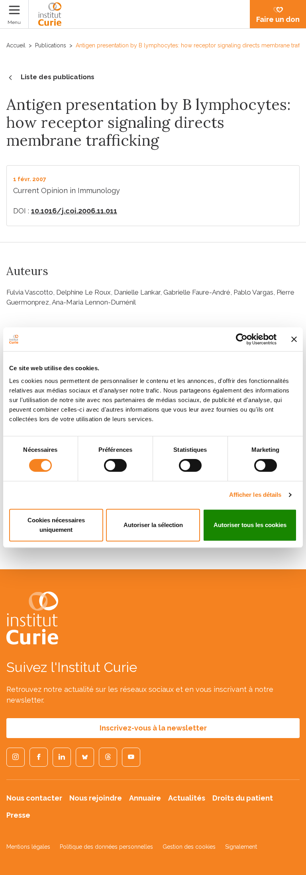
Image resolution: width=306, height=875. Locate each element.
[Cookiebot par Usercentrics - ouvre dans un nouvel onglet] (242, 339)
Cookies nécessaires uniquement (56, 525)
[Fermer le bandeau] (294, 339)
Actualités (186, 798)
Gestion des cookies (189, 847)
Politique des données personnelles (106, 847)
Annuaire (145, 798)
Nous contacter (34, 798)
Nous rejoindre (95, 798)
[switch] (115, 465)
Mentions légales (28, 847)
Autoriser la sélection (153, 524)
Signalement (241, 847)
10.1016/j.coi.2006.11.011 (74, 211)
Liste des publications (57, 77)
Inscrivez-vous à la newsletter (153, 728)
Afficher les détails (255, 494)
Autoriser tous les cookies (250, 524)
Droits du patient (242, 798)
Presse (18, 815)
